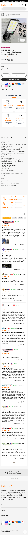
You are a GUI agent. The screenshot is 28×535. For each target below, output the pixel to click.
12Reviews (5, 211)
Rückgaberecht (4, 530)
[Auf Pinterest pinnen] (12, 89)
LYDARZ (3, 45)
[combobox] (14, 8)
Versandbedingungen (5, 531)
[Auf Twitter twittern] (6, 89)
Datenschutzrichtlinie (13, 530)
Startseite (3, 13)
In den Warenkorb (18, 75)
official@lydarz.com (21, 1)
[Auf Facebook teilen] (9, 89)
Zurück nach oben (14, 478)
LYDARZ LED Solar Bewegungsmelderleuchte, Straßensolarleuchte (10, 15)
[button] (22, 5)
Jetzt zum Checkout (14, 79)
